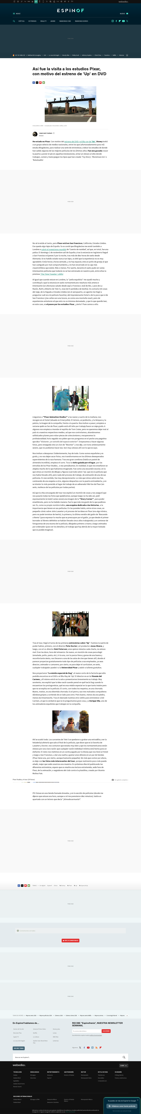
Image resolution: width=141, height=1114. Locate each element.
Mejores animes (99, 1015)
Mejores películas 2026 (46, 1015)
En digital (42, 885)
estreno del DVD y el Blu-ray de (79, 141)
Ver (71, 940)
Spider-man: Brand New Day (40, 1042)
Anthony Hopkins (87, 55)
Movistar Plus (17, 1033)
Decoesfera (101, 1078)
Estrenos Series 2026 (71, 1015)
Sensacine (50, 1075)
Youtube (123, 21)
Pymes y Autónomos (121, 1078)
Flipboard (120, 21)
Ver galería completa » (121, 780)
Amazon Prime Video (39, 1029)
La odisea (36, 1037)
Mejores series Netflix (86, 1015)
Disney (63, 885)
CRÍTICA (21, 21)
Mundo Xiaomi (17, 1086)
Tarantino (107, 55)
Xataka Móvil (17, 1078)
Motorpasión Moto (86, 1078)
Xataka (15, 1075)
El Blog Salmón (119, 1075)
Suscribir (106, 1031)
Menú (18, 14)
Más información (70, 1112)
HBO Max (55, 1037)
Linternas (56, 1041)
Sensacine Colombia (53, 1102)
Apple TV (16, 1037)
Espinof (70, 10)
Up (76, 885)
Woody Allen (65, 55)
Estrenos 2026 (59, 1015)
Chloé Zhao (98, 55)
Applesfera (16, 1081)
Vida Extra (33, 1078)
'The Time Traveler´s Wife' (51, 274)
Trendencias (101, 1075)
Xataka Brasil (17, 1102)
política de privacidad (96, 1035)
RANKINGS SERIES (81, 21)
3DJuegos (33, 1075)
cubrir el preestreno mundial (53, 249)
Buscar (124, 1057)
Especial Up (84, 885)
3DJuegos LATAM (34, 1099)
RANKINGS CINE (65, 21)
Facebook (116, 21)
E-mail (43, 82)
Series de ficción (18, 1029)
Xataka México (17, 1099)
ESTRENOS (32, 21)
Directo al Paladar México (69, 1100)
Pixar (70, 885)
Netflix (114, 55)
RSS (96, 1047)
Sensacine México (52, 1099)
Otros (55, 885)
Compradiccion (102, 1081)
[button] (47, 133)
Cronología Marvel (112, 1015)
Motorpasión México (86, 1099)
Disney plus (56, 1029)
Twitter (127, 21)
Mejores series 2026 (31, 1015)
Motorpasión (84, 1075)
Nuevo (122, 14)
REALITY (43, 21)
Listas (55, 1033)
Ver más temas (19, 1048)
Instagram (112, 21)
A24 (45, 55)
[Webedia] (19, 1065)
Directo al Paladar (69, 1075)
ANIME (53, 21)
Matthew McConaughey (34, 55)
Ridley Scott (75, 55)
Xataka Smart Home (19, 1084)
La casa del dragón (54, 55)
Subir (122, 1065)
